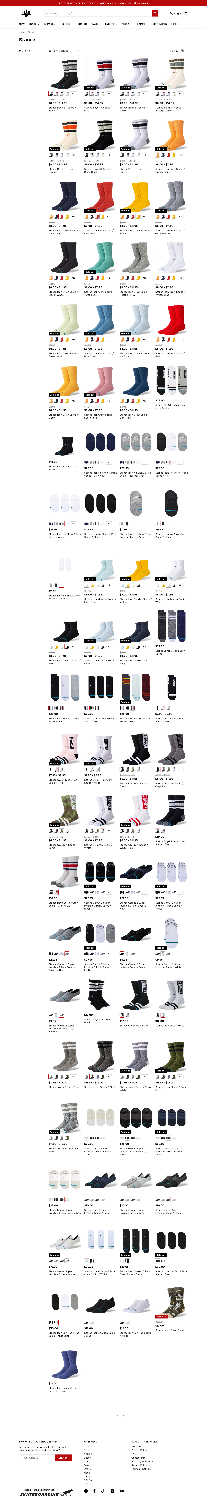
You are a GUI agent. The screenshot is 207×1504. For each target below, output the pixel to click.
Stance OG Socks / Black (134, 1025)
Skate (33, 24)
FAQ (133, 1454)
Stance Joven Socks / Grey (64, 1087)
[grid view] (182, 51)
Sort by (53, 51)
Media (126, 24)
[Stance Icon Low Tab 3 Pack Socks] (65, 1302)
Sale (95, 24)
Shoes (66, 24)
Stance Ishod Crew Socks (169, 1330)
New (22, 24)
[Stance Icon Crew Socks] (65, 196)
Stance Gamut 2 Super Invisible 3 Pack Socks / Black (97, 905)
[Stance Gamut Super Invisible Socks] (100, 1179)
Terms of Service (141, 1469)
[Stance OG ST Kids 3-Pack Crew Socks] (171, 380)
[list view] (186, 51)
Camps (141, 24)
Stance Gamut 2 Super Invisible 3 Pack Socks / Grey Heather (62, 967)
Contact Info (138, 1457)
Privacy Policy (139, 1450)
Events (110, 24)
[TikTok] (103, 1491)
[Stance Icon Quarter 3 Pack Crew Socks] (100, 1240)
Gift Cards (160, 24)
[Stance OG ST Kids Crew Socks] (171, 687)
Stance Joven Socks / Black (100, 1087)
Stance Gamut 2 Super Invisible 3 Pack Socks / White (168, 905)
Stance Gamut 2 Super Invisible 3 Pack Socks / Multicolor (97, 967)
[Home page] (26, 13)
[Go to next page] (123, 1416)
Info (174, 24)
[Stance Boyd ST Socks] (65, 73)
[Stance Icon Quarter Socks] (65, 626)
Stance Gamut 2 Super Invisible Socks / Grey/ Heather (61, 1028)
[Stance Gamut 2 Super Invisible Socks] (136, 933)
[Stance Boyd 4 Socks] (100, 994)
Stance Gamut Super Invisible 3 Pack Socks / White (97, 1151)
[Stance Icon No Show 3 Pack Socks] (100, 441)
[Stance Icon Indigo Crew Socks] (65, 1363)
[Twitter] (112, 1491)
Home (22, 32)
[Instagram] (86, 1491)
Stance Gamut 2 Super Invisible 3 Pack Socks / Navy (133, 905)
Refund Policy (139, 1465)
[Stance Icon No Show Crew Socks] (136, 503)
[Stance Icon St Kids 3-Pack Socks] (65, 687)
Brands (82, 24)
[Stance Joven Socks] (65, 1056)
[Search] (155, 13)
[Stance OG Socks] (136, 994)
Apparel (50, 24)
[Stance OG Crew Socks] (136, 749)
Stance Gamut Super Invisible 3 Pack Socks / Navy (168, 1151)
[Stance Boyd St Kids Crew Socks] (171, 810)
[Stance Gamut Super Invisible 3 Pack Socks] (100, 1117)
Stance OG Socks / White (169, 1025)
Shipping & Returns (142, 1461)
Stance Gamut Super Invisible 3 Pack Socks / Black (133, 1151)
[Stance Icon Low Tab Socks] (100, 1302)
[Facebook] (94, 1491)
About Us (136, 1446)
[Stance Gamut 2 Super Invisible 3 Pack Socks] (65, 933)
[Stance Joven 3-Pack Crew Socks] (171, 626)
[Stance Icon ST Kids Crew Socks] (65, 441)
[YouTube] (122, 1491)
